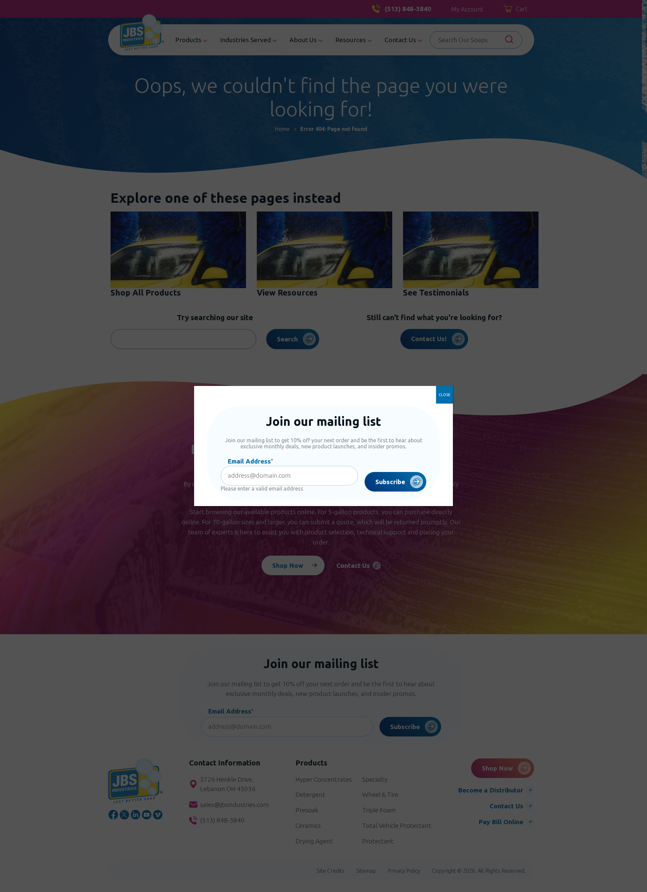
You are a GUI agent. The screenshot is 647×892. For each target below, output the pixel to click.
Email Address (250, 461)
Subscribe (390, 481)
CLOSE (444, 395)
